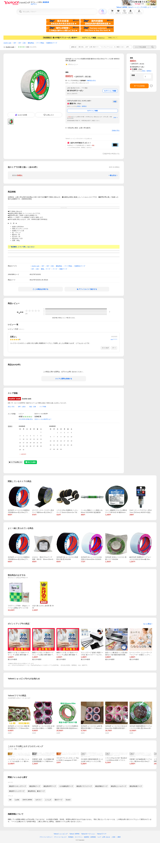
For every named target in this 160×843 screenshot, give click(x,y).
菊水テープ (58, 800)
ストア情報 (43, 406)
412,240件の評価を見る (26, 419)
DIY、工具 (35, 269)
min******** (114, 339)
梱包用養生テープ (101, 786)
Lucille (17, 800)
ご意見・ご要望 (115, 837)
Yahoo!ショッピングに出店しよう (139, 7)
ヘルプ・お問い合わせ (103, 837)
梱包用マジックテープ (16, 791)
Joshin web (7, 43)
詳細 (115, 117)
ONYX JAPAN (27, 800)
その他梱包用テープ (66, 786)
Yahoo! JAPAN (121, 7)
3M (10, 800)
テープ (55, 269)
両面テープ (63, 269)
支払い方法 (11, 406)
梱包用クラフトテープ (84, 786)
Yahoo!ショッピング (61, 834)
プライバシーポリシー (46, 837)
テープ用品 (40, 43)
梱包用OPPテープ (50, 786)
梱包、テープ (45, 269)
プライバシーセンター (60, 837)
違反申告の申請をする (112, 154)
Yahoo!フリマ (101, 834)
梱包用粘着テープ (136, 786)
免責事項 (86, 837)
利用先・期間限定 (82, 106)
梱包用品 (31, 43)
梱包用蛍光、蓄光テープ (36, 791)
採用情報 (93, 837)
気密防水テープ (51, 43)
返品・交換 (32, 406)
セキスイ (38, 800)
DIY (15, 43)
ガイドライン (79, 837)
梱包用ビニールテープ (118, 786)
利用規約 (70, 837)
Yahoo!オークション (88, 834)
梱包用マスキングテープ (17, 786)
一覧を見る (112, 175)
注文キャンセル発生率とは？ (43, 419)
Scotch (68, 800)
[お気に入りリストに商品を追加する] (151, 86)
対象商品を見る (91, 80)
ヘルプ (154, 7)
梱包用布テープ (34, 786)
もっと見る (147, 624)
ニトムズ (48, 800)
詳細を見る (116, 130)
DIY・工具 (22, 43)
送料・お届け (22, 406)
